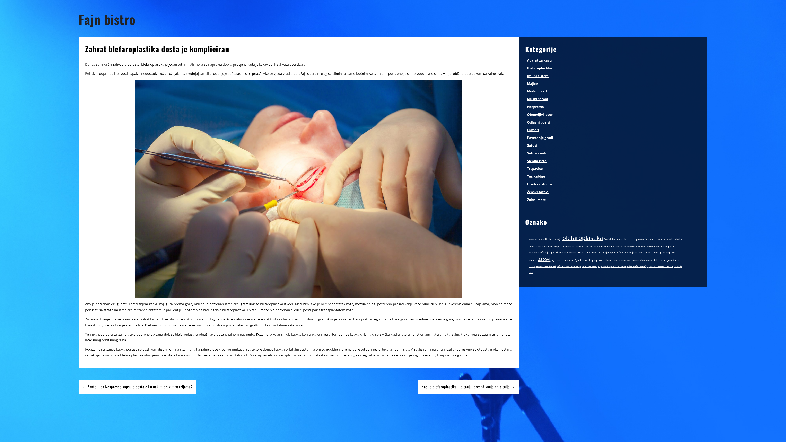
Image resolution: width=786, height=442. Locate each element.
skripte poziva (595, 260)
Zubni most (536, 199)
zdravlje (678, 266)
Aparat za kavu (539, 60)
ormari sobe (583, 252)
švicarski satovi (536, 239)
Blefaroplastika (539, 68)
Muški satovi (537, 99)
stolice (656, 260)
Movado (588, 246)
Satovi (532, 145)
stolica (649, 260)
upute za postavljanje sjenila (594, 266)
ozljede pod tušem (613, 252)
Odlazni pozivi (538, 122)
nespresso (616, 246)
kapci (539, 246)
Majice (532, 83)
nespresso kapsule (633, 246)
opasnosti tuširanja (539, 252)
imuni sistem (664, 239)
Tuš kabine (536, 176)
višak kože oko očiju (637, 266)
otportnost (596, 252)
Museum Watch (602, 246)
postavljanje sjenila (649, 252)
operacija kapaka (559, 252)
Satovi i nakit (538, 153)
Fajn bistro (107, 19)
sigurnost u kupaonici (562, 260)
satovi (544, 259)
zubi (531, 272)
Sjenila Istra (537, 161)
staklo (641, 260)
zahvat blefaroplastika (661, 266)
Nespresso (535, 107)
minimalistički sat (574, 246)
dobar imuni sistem (619, 239)
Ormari (533, 130)
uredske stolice (618, 266)
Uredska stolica (539, 184)
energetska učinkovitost (643, 239)
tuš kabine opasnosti (568, 266)
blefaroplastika (186, 334)
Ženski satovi (538, 192)
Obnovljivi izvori (540, 114)
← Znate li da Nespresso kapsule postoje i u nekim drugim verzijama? (137, 387)
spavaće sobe (630, 260)
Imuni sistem (538, 76)
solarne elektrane (613, 260)
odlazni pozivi (667, 246)
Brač (606, 239)
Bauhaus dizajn (553, 239)
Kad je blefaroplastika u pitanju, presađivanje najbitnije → (468, 387)
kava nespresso (556, 246)
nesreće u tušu (651, 246)
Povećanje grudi (540, 137)
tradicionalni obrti (546, 266)
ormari (572, 252)
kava (544, 246)
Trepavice (535, 168)
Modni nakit (537, 91)
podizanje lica (631, 252)
